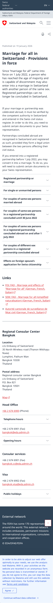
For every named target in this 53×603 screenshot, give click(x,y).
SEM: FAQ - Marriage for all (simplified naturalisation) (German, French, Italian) (27, 298)
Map (4, 397)
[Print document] (42, 34)
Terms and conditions (17, 584)
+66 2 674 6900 (10, 411)
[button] (48, 523)
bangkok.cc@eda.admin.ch (17, 463)
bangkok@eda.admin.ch (15, 432)
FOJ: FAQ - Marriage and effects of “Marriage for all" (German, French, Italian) (25, 289)
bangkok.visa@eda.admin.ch (18, 484)
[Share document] (49, 34)
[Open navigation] (48, 23)
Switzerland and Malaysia (22, 23)
